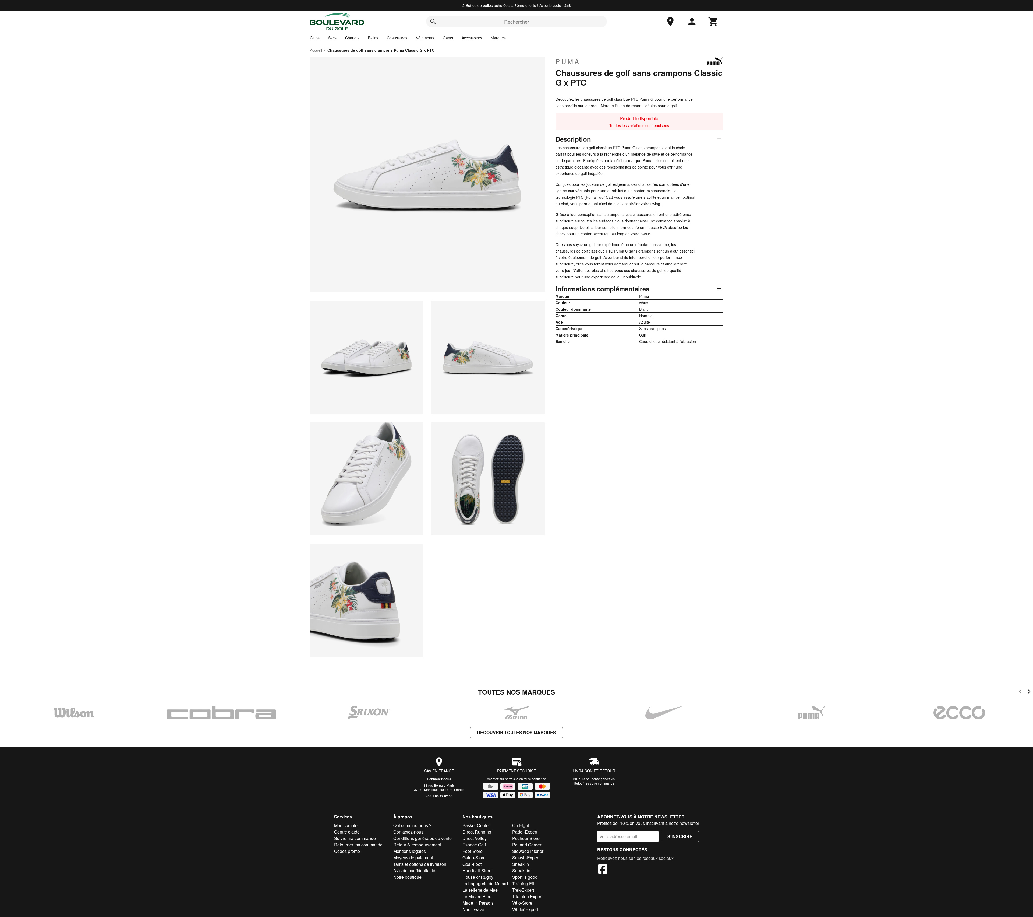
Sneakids (521, 870)
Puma (568, 61)
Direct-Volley (474, 838)
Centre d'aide (347, 832)
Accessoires (472, 37)
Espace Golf (474, 845)
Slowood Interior (527, 851)
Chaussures (397, 37)
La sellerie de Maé (480, 890)
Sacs (332, 37)
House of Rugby (477, 877)
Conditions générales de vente (422, 838)
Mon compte (346, 825)
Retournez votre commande (594, 783)
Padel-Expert (524, 832)
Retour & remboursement (417, 845)
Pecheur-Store (526, 838)
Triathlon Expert (527, 896)
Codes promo (347, 851)
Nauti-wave (473, 909)
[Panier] (713, 21)
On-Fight (520, 825)
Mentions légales (409, 851)
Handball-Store (476, 870)
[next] (1029, 692)
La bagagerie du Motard (485, 883)
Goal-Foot (472, 864)
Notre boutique (407, 877)
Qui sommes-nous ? (412, 825)
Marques (498, 37)
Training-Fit (523, 883)
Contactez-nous (439, 779)
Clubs (315, 37)
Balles (373, 37)
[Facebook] (602, 870)
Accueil (316, 50)
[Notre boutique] (670, 21)
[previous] (1020, 692)
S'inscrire (679, 836)
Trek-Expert (523, 890)
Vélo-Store (522, 903)
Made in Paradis (478, 903)
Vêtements (425, 37)
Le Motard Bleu (476, 896)
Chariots (352, 37)
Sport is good (524, 877)
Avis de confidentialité (414, 870)
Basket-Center (476, 825)
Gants (448, 37)
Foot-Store (472, 851)
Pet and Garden (527, 845)
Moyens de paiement (413, 858)
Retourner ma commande (358, 845)
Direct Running (476, 832)
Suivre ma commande (355, 838)
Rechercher (516, 21)
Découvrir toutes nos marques (516, 732)
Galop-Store (474, 858)
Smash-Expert (525, 858)
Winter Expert (525, 909)
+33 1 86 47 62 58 (439, 796)
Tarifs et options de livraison (419, 864)
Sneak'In (520, 864)
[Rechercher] (433, 21)
